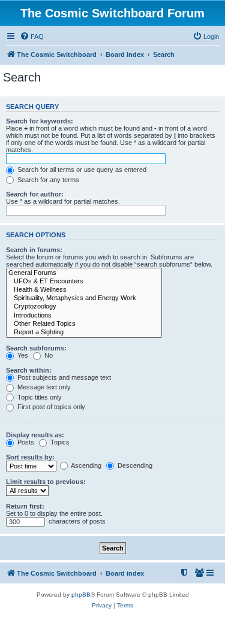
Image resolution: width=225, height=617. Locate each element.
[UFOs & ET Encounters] (84, 281)
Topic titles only (39, 397)
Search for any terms (47, 179)
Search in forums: (34, 249)
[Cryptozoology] (84, 307)
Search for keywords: (39, 121)
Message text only (43, 387)
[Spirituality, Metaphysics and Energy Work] (84, 298)
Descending (134, 465)
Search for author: (35, 194)
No (48, 355)
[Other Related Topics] (84, 324)
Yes (22, 355)
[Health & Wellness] (84, 290)
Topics (59, 442)
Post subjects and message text (63, 377)
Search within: (29, 370)
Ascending (85, 465)
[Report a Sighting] (84, 332)
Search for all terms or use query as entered (81, 169)
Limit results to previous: (46, 481)
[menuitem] (32, 36)
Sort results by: (30, 457)
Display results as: (35, 434)
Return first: (25, 506)
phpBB (81, 594)
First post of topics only (50, 406)
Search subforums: (36, 348)
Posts (25, 442)
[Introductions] (84, 315)
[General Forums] (84, 273)
